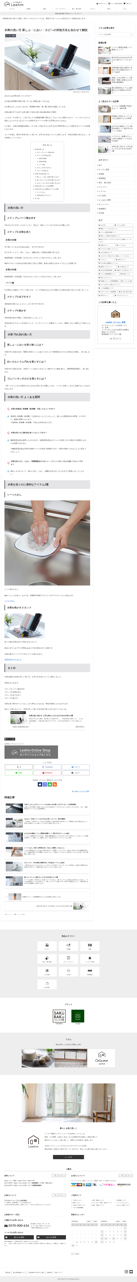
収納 (44, 9)
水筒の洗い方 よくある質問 (44, 186)
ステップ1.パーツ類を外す (46, 152)
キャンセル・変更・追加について (102, 1202)
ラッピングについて (123, 1202)
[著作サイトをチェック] (40, 784)
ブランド (92, 9)
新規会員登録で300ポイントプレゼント (68, 13)
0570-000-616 (19, 1225)
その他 (68, 974)
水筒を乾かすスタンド (44, 195)
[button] (76, 772)
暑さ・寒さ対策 (76, 9)
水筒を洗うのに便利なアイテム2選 (46, 189)
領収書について (121, 1200)
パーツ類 (42, 164)
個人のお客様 (19, 1237)
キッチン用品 (11, 739)
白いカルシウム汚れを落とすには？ (49, 180)
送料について (76, 1202)
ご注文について (77, 1200)
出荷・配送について (98, 1200)
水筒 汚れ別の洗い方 (42, 174)
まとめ (37, 198)
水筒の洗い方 (39, 149)
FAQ (108, 9)
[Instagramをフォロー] (45, 784)
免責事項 (49, 1272)
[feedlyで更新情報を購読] (50, 784)
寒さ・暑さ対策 (47, 962)
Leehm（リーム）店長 (115, 322)
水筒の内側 (42, 158)
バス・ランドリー (60, 9)
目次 (44, 145)
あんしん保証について (123, 1205)
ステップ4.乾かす (43, 171)
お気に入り (129, 3)
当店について (58, 1272)
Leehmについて (103, 3)
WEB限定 (90, 974)
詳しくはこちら (58, 1175)
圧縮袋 (28, 9)
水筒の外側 (42, 161)
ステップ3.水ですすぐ (44, 168)
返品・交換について (98, 1205)
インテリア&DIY (90, 962)
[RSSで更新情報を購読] (55, 784)
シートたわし (41, 192)
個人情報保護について (19, 1272)
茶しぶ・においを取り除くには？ (48, 177)
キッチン (12, 9)
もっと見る (68, 1157)
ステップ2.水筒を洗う (44, 155)
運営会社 (7, 1272)
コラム (125, 9)
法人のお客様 (51, 1237)
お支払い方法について (79, 1205)
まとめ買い (47, 987)
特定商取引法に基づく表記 (36, 1272)
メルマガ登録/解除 (78, 1207)
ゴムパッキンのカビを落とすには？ (49, 183)
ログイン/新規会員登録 (116, 3)
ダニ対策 (47, 974)
